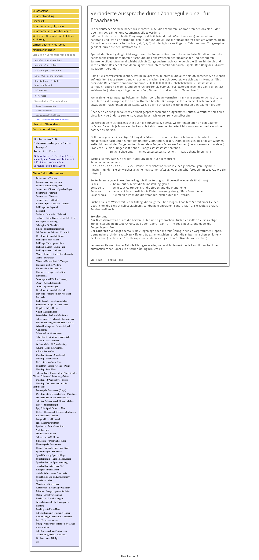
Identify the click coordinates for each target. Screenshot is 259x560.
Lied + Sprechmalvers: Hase (48, 362)
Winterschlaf (41, 329)
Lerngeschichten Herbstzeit (48, 419)
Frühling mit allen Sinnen (47, 239)
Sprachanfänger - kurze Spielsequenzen (53, 459)
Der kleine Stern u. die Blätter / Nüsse (53, 397)
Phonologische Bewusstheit (48, 444)
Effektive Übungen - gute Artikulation (53, 491)
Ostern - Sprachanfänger (47, 286)
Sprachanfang (40, 11)
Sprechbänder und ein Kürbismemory (53, 477)
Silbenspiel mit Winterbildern (49, 333)
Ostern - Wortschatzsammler (48, 283)
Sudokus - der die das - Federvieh (51, 214)
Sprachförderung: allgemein (48, 26)
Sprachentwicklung (43, 16)
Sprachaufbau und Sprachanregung (51, 462)
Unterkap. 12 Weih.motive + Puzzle (52, 380)
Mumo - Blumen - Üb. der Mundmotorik (54, 254)
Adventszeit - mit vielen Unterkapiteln (53, 337)
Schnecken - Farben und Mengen (51, 440)
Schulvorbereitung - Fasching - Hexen (53, 513)
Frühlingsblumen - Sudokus (48, 250)
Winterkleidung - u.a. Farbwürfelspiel (53, 326)
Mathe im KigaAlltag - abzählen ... (51, 534)
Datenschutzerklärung (45, 129)
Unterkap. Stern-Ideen (46, 369)
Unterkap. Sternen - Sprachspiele (51, 355)
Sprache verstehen (44, 480)
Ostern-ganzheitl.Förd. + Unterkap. (52, 279)
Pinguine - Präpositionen (47, 308)
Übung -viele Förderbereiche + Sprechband (55, 523)
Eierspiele (40, 297)
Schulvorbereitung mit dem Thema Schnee (55, 322)
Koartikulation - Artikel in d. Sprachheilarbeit (49, 83)
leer (37, 541)
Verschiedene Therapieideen (51, 101)
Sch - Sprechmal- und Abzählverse (51, 531)
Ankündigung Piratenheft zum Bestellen (54, 516)
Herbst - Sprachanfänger (47, 404)
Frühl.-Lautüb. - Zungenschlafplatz (51, 301)
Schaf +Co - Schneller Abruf (49, 75)
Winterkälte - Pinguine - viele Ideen (52, 304)
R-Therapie (40, 95)
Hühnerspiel (41, 275)
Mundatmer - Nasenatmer (47, 484)
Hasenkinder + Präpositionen (49, 268)
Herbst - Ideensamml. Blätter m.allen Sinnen (56, 412)
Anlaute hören (42, 527)
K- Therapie (41, 90)
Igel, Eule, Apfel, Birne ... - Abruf (51, 408)
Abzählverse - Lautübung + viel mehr (53, 487)
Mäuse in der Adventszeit (47, 340)
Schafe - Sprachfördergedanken (50, 229)
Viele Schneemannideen (46, 311)
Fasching (40, 505)
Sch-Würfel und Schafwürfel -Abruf (52, 232)
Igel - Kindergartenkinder (47, 422)
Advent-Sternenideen (45, 351)
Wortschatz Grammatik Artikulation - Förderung (53, 37)
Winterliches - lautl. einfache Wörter (52, 315)
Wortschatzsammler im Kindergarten (52, 502)
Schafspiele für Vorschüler (48, 225)
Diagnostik (39, 21)
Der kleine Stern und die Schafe (50, 236)
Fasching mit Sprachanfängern (49, 498)
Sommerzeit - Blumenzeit (47, 196)
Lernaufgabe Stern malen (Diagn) (51, 390)
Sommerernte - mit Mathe (47, 200)
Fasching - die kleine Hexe (48, 509)
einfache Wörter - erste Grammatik (51, 473)
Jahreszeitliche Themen (46, 178)
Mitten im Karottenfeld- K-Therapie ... (53, 261)
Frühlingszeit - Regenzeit (47, 207)
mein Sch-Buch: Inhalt (46, 65)
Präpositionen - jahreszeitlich (49, 182)
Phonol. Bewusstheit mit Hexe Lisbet (52, 448)
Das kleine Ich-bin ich (46, 433)
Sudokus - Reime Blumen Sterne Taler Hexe (56, 218)
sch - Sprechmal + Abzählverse (48, 115)
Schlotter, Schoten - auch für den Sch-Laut (55, 401)
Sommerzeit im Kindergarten (49, 185)
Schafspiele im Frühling (46, 221)
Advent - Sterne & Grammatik (49, 348)
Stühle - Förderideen (44, 110)
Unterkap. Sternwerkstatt (47, 358)
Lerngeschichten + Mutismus (49, 44)
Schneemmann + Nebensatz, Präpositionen (55, 319)
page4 (135, 556)
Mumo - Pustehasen (45, 257)
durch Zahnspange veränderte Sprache (52, 119)
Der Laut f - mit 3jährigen (47, 538)
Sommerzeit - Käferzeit (46, 192)
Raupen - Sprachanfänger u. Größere (52, 203)
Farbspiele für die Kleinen (47, 469)
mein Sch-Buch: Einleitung (48, 59)
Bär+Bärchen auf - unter (47, 520)
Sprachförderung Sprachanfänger (51, 455)
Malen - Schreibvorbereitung (49, 495)
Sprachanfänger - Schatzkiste (49, 451)
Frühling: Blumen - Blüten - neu (50, 247)
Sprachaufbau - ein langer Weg (50, 466)
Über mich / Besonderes (46, 124)
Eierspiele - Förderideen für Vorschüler (53, 293)
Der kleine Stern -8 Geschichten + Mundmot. (56, 394)
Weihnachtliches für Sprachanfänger (52, 344)
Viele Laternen (42, 430)
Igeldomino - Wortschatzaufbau (50, 426)
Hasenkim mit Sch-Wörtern (48, 265)
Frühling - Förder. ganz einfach (50, 243)
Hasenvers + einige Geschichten (50, 272)
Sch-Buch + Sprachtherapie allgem (54, 54)
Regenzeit (40, 211)
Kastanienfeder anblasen (47, 415)
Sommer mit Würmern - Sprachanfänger (54, 189)
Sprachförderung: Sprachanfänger (52, 31)
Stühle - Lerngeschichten (46, 106)
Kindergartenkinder (44, 49)
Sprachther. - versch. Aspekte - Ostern (53, 366)
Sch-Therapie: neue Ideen (48, 70)
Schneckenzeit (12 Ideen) (47, 437)
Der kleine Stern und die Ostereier (51, 290)
